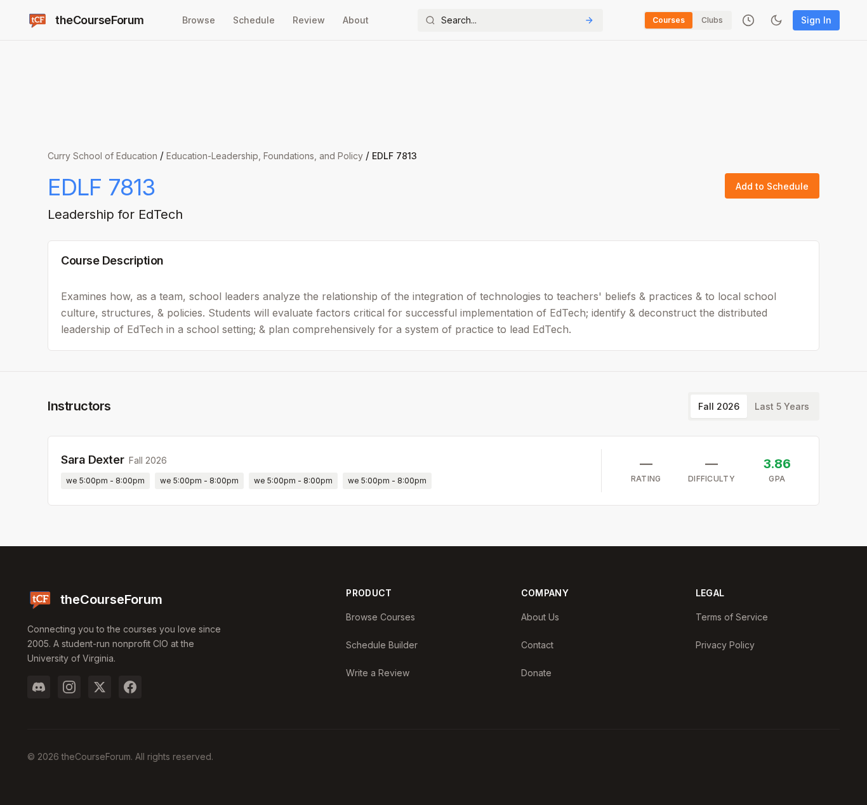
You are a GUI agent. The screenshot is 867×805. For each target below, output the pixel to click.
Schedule (254, 20)
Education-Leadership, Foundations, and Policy (264, 155)
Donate (536, 672)
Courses (668, 20)
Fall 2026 (718, 406)
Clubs (712, 20)
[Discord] (38, 687)
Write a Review (377, 672)
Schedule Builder (382, 644)
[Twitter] (99, 687)
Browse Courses (380, 617)
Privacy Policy (725, 644)
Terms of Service (732, 617)
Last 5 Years (782, 406)
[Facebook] (130, 687)
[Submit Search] (589, 20)
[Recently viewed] (748, 20)
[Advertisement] (433, 88)
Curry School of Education (102, 155)
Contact (537, 644)
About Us (540, 617)
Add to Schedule (772, 186)
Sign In (816, 20)
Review (309, 20)
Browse (198, 20)
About (356, 20)
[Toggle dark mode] (776, 20)
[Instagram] (69, 687)
